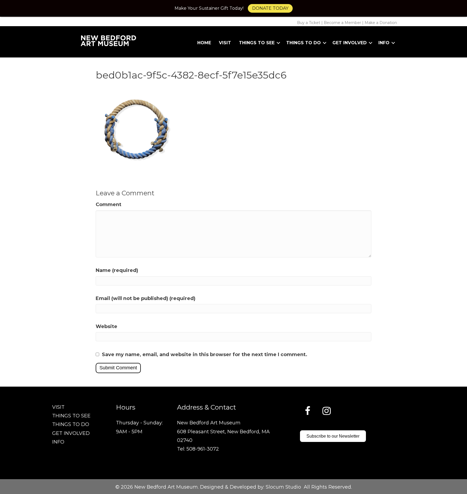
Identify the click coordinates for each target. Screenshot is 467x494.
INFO (58, 442)
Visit (225, 42)
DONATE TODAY (270, 8)
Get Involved (349, 42)
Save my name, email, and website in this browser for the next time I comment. (204, 354)
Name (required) (117, 270)
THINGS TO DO (70, 424)
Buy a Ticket (308, 22)
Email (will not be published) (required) (145, 298)
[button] (278, 43)
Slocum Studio (283, 487)
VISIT (58, 407)
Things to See (257, 42)
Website (106, 326)
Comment (108, 204)
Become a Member (342, 22)
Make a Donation (381, 22)
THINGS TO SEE (71, 416)
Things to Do (303, 42)
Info (383, 42)
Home (204, 42)
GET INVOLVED (71, 433)
